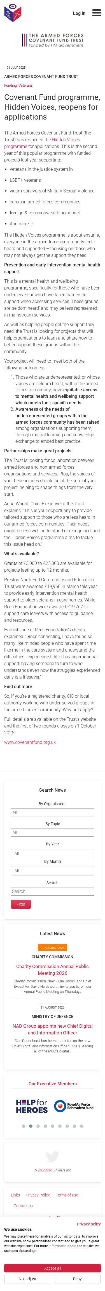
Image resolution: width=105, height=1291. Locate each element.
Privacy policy (89, 1224)
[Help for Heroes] (32, 1106)
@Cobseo (45, 1170)
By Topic (52, 823)
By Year (52, 844)
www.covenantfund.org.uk (30, 742)
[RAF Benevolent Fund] (73, 1106)
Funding (10, 85)
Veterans (25, 85)
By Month (52, 861)
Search (52, 883)
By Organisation (53, 803)
